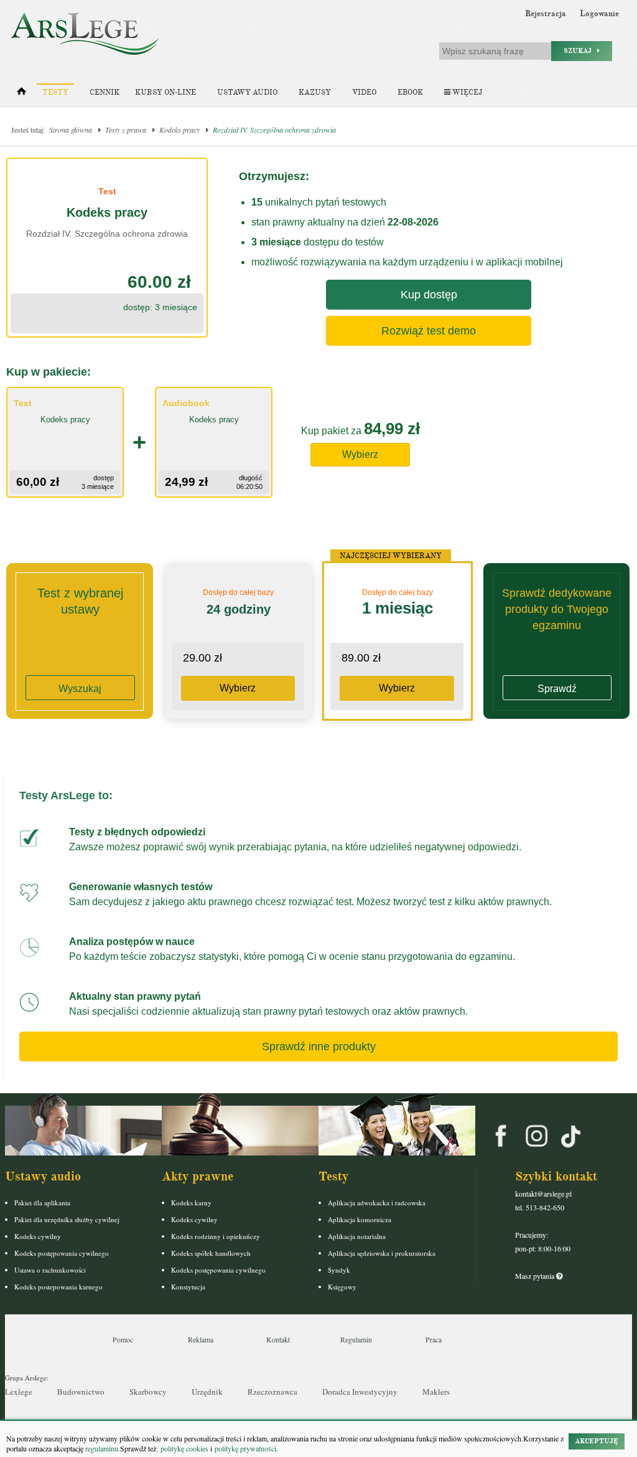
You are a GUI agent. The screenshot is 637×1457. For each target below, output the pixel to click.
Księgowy (342, 1286)
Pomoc (123, 1339)
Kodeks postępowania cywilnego (61, 1253)
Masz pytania (535, 1276)
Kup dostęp (429, 294)
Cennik (104, 92)
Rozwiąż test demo (428, 331)
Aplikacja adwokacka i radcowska (376, 1202)
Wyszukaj (79, 688)
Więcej (466, 92)
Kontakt (278, 1339)
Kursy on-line (165, 92)
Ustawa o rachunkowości (50, 1269)
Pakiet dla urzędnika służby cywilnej (66, 1219)
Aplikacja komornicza (359, 1219)
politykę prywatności (245, 1448)
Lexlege (18, 1391)
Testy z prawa (125, 130)
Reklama (200, 1339)
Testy (55, 92)
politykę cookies (184, 1448)
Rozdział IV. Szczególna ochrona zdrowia (274, 130)
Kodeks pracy (179, 130)
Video (364, 92)
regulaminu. (101, 1448)
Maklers (436, 1391)
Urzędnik (207, 1391)
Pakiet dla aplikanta (42, 1202)
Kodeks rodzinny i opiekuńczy (215, 1236)
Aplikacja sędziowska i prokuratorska (381, 1253)
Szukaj (580, 51)
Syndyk (339, 1269)
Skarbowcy (148, 1391)
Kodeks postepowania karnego (58, 1286)
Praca (433, 1339)
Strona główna (70, 130)
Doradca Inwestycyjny (360, 1391)
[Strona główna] (21, 94)
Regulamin (356, 1339)
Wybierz (360, 454)
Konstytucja (188, 1286)
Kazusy (315, 92)
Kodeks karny (191, 1202)
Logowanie (599, 14)
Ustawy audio (247, 92)
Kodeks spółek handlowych (211, 1253)
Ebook (410, 92)
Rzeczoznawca (272, 1391)
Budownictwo (81, 1391)
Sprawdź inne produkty (319, 1046)
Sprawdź (557, 688)
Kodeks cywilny (37, 1236)
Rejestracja (545, 14)
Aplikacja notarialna (357, 1236)
